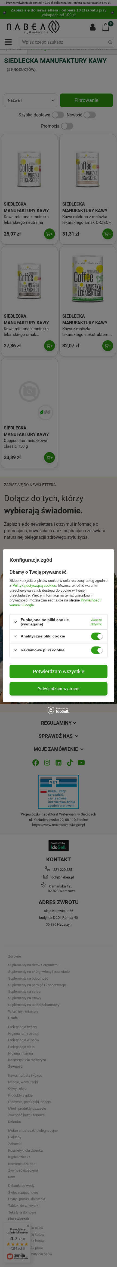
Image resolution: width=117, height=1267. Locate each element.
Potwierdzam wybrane (58, 689)
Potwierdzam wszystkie (58, 671)
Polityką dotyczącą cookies (34, 585)
